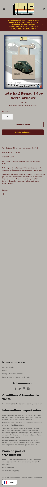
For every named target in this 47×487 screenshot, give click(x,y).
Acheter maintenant (23, 132)
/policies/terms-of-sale (34, 404)
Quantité (6, 111)
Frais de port (13, 105)
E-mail (4, 370)
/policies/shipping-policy (10, 471)
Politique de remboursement (12, 374)
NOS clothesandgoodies (13, 477)
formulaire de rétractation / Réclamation (16, 377)
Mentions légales (8, 367)
